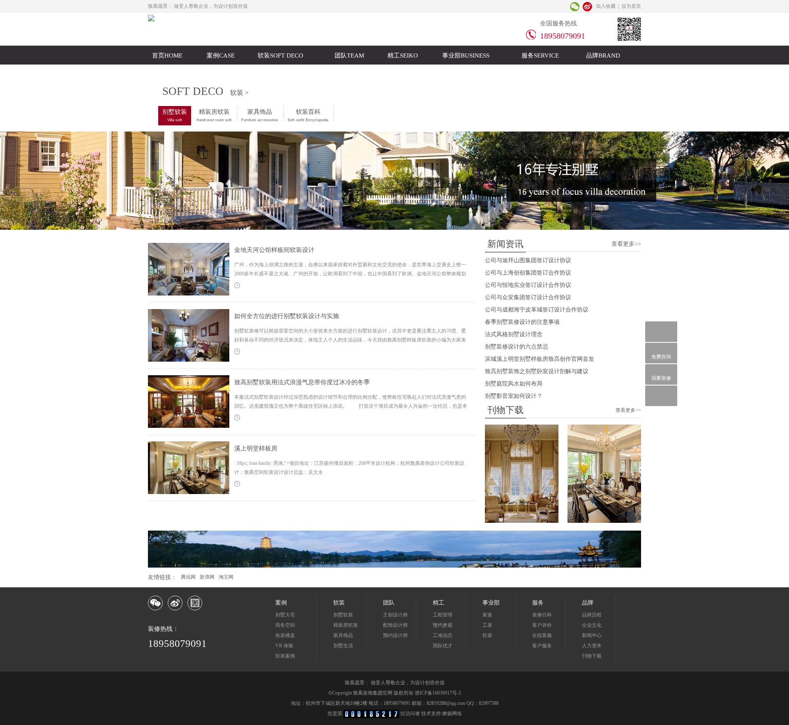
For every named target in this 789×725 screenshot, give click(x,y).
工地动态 (442, 635)
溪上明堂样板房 (255, 448)
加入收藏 (606, 6)
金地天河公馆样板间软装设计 (274, 250)
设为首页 (631, 6)
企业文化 (592, 625)
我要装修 (661, 378)
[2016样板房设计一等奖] (604, 521)
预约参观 (442, 625)
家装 (487, 615)
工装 (487, 625)
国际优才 (442, 646)
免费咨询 (661, 357)
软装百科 (308, 115)
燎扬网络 (452, 713)
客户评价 (542, 625)
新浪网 (207, 577)
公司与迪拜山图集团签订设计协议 (528, 260)
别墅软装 (174, 115)
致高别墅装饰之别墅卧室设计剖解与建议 (536, 371)
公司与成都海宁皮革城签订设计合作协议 (536, 310)
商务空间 (285, 625)
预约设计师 (395, 635)
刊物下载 (592, 656)
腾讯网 (188, 577)
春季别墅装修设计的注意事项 (522, 322)
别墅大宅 (285, 615)
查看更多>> (626, 244)
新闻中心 (592, 635)
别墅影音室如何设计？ (513, 396)
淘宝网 (226, 577)
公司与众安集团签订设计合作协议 (528, 297)
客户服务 (542, 646)
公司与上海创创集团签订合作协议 (528, 273)
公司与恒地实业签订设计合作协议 (528, 285)
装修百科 (542, 615)
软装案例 (285, 656)
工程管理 (442, 615)
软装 (487, 635)
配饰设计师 (395, 625)
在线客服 (542, 635)
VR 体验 (284, 646)
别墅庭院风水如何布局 (513, 384)
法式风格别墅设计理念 (513, 334)
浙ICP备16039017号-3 (438, 693)
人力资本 (592, 646)
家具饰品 (259, 115)
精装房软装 (214, 115)
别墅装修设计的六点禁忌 (516, 347)
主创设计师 (395, 615)
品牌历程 (592, 615)
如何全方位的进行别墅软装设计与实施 (286, 316)
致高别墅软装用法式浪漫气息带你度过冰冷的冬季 (302, 382)
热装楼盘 (285, 635)
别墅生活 (343, 646)
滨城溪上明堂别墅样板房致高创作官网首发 (539, 359)
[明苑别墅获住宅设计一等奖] (521, 521)
